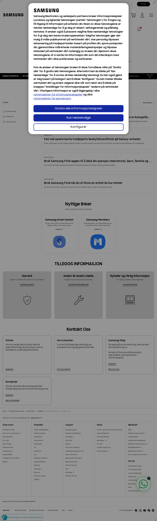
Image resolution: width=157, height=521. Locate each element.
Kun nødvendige (78, 117)
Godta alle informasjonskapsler (78, 108)
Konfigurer (79, 127)
